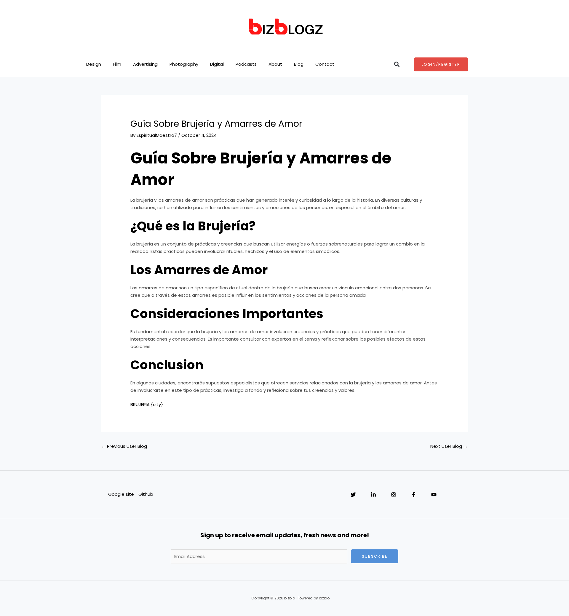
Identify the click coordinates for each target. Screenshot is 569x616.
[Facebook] (413, 494)
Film (117, 64)
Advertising (145, 64)
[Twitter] (353, 494)
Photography (184, 64)
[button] (397, 64)
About (275, 64)
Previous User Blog (124, 446)
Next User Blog (449, 446)
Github (145, 494)
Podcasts (246, 64)
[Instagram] (393, 494)
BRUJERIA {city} (146, 404)
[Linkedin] (373, 494)
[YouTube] (434, 494)
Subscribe (375, 556)
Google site (121, 494)
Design (93, 64)
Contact (324, 64)
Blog (298, 64)
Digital (217, 64)
